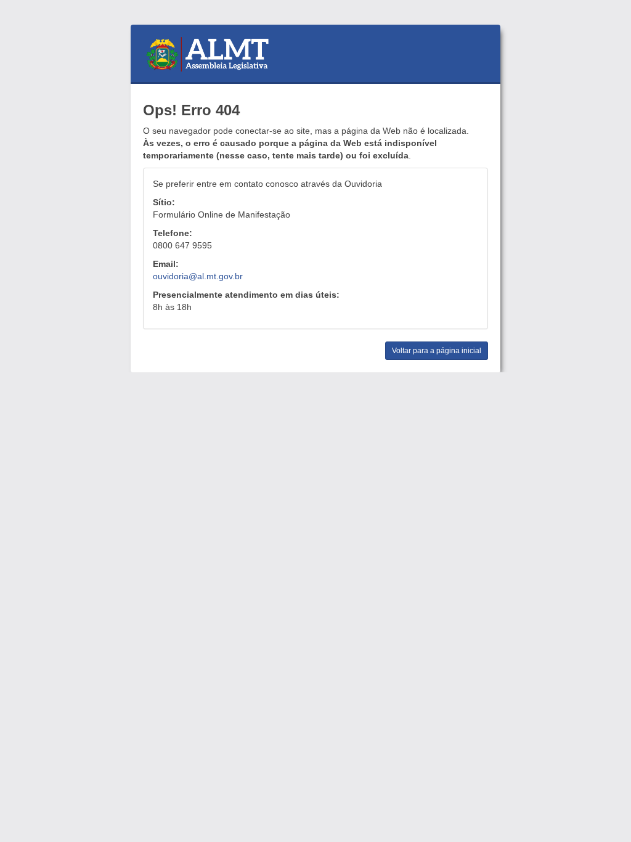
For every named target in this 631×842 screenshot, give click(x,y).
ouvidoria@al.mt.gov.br (198, 276)
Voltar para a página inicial (436, 350)
